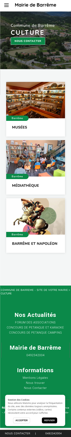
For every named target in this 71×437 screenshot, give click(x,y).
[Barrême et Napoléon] (35, 216)
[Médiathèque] (35, 158)
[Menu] (6, 5)
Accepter (21, 420)
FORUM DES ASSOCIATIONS (35, 322)
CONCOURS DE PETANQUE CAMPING (35, 332)
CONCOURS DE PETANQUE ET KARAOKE (35, 327)
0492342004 (53, 433)
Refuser (49, 420)
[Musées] (35, 100)
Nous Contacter (28, 41)
